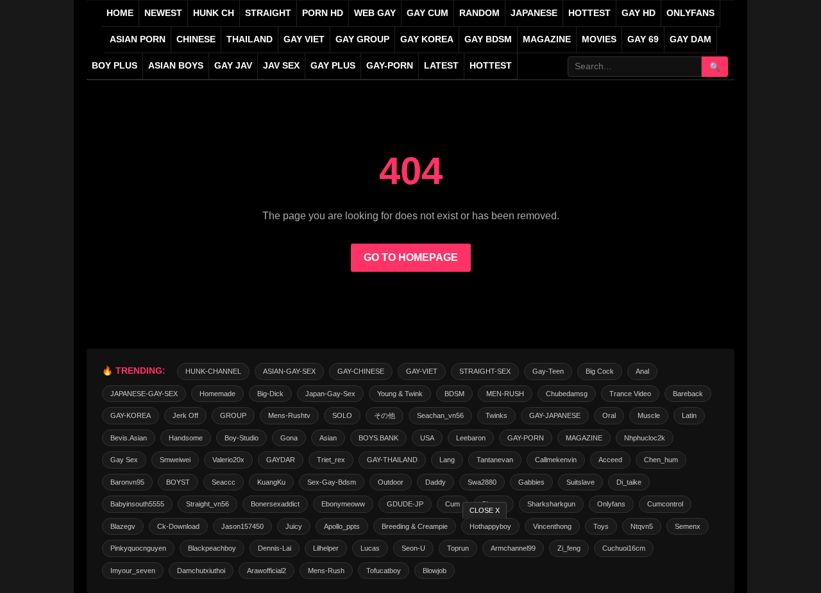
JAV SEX (281, 66)
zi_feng (568, 548)
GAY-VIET (421, 371)
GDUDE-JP (405, 504)
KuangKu (271, 482)
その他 (384, 415)
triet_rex (331, 460)
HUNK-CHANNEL (213, 371)
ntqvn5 (642, 526)
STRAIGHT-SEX (485, 371)
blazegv (122, 526)
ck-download (178, 526)
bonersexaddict (275, 504)
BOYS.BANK (378, 438)
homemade (217, 393)
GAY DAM (690, 39)
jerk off (185, 415)
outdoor (390, 482)
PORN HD (322, 13)
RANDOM (479, 13)
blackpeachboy (212, 548)
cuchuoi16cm (623, 548)
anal (642, 371)
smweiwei (175, 460)
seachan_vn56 (440, 415)
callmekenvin (556, 460)
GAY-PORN (525, 438)
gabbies (531, 482)
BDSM (454, 393)
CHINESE (196, 39)
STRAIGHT (268, 13)
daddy (435, 482)
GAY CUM (427, 13)
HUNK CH (213, 13)
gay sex (124, 460)
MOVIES (599, 39)
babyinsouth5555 (137, 504)
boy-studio (241, 438)
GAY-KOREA (130, 415)
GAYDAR (280, 460)
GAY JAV (233, 66)
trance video (630, 393)
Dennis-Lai (274, 548)
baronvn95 (127, 482)
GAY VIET (304, 39)
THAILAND (249, 39)
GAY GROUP (362, 39)
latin (689, 415)
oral (609, 415)
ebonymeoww (343, 504)
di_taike (628, 482)
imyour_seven (132, 570)
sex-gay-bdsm (331, 482)
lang (447, 460)
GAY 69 (643, 39)
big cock (600, 371)
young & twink (400, 393)
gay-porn (389, 66)
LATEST (441, 66)
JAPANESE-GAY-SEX (144, 393)
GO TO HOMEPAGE (411, 257)
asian (328, 438)
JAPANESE (534, 13)
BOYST (178, 482)
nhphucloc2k (644, 438)
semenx (687, 526)
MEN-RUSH (505, 393)
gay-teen (548, 371)
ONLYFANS (690, 13)
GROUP (233, 415)
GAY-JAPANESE (554, 415)
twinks (496, 415)
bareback (688, 393)
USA (427, 438)
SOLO (342, 415)
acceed (610, 460)
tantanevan (495, 460)
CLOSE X (485, 510)
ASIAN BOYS (175, 66)
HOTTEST (589, 13)
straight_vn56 (207, 504)
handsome (186, 438)
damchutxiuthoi (201, 570)
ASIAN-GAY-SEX (289, 371)
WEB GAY (375, 13)
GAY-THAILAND (392, 460)
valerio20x (228, 460)
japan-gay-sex (330, 393)
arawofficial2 (266, 570)
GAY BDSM (488, 39)
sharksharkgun (551, 504)
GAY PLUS (332, 66)
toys (601, 526)
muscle (649, 415)
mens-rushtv (289, 415)
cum (452, 504)
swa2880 (482, 482)
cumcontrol (665, 504)
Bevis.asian (128, 438)
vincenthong (552, 526)
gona (289, 438)
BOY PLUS (114, 66)
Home (119, 13)
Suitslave (580, 482)
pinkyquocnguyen (138, 548)
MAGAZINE (547, 39)
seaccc (223, 482)
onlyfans (611, 504)
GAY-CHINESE (360, 371)
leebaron (471, 438)
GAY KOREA (426, 39)
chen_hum (661, 460)
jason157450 (242, 526)
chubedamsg (567, 393)
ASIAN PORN (137, 39)
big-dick (270, 393)
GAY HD (639, 13)
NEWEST (163, 13)
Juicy (293, 526)
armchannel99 (513, 548)
